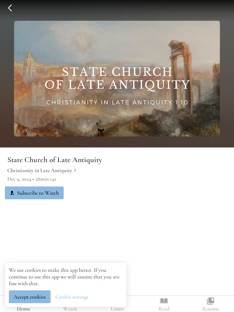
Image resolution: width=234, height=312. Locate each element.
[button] (9, 8)
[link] (42, 170)
